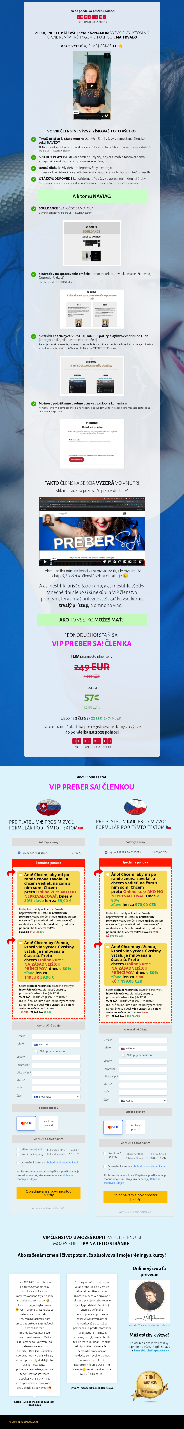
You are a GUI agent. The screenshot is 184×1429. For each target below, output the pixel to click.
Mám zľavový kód (32, 1149)
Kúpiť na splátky (32, 1154)
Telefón (21, 1043)
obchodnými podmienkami (62, 1162)
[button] (26, 1123)
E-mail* (21, 1035)
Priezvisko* (23, 1064)
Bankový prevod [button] (49, 1123)
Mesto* (21, 1080)
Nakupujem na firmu (52, 1051)
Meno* (21, 1057)
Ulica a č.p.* (24, 1072)
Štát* (20, 1095)
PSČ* (19, 1088)
